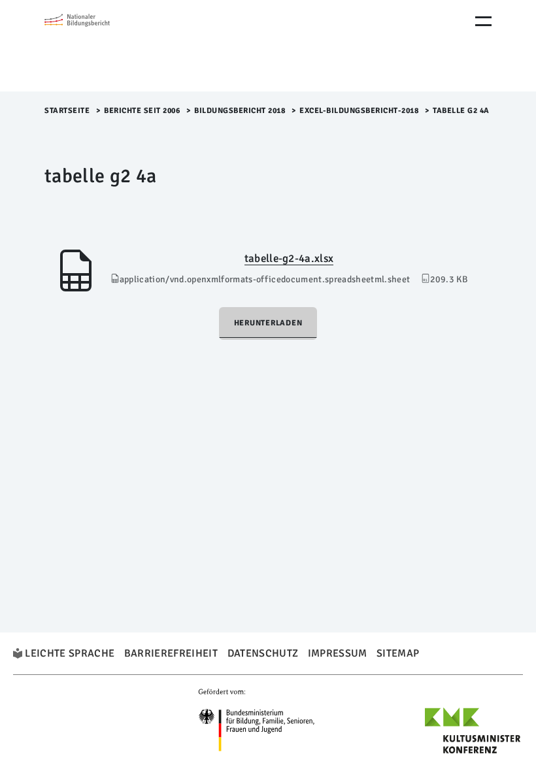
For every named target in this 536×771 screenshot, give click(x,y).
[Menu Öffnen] (483, 21)
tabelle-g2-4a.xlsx (288, 258)
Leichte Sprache (69, 653)
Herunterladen (268, 323)
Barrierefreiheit (171, 653)
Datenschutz (263, 653)
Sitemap (398, 653)
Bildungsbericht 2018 (239, 111)
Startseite (67, 111)
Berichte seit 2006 (142, 111)
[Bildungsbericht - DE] (100, 45)
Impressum (337, 653)
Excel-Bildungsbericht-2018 (358, 111)
